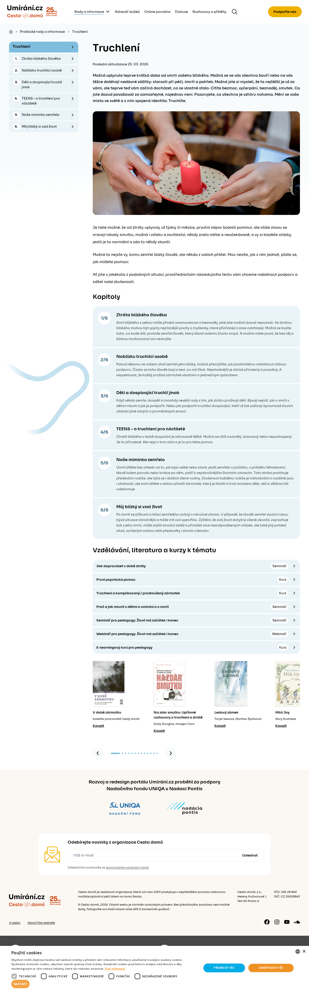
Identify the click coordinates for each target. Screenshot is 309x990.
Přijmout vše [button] (224, 968)
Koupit (98, 726)
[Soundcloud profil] (297, 922)
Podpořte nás (284, 12)
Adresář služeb (127, 12)
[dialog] (154, 968)
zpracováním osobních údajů (127, 867)
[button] (103, 984)
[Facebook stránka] (267, 922)
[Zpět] (25, 12)
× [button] (304, 951)
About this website (41, 923)
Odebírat (250, 855)
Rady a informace (89, 12)
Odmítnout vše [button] (271, 968)
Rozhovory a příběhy (209, 12)
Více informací (115, 969)
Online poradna (157, 12)
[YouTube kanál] (287, 922)
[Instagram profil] (277, 922)
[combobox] (297, 951)
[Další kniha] (170, 753)
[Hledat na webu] (234, 11)
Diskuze (181, 12)
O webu (14, 923)
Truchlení (80, 32)
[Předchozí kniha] (98, 753)
